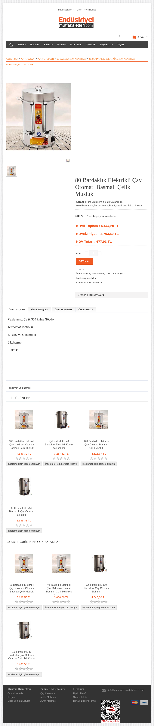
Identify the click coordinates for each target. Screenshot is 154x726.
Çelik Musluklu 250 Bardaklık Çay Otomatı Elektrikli (21, 511)
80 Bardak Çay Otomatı (71, 59)
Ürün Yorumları (63, 309)
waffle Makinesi (48, 697)
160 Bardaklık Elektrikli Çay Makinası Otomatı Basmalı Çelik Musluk (21, 444)
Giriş (79, 9)
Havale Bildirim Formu (84, 701)
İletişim (11, 697)
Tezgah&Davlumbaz (19, 52)
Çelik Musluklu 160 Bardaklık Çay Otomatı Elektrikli (96, 588)
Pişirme (61, 44)
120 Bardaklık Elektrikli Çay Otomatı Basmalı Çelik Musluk (96, 444)
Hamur (22, 44)
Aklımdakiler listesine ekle (89, 282)
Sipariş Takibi (80, 697)
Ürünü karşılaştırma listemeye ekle (93, 273)
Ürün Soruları (85, 309)
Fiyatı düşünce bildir (86, 278)
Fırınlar (48, 44)
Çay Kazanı (28, 59)
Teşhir (120, 44)
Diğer (38, 52)
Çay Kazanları (47, 693)
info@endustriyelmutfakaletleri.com (126, 690)
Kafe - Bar (75, 44)
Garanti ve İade (15, 693)
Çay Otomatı (46, 59)
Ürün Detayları (17, 309)
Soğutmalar (106, 44)
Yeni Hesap (90, 9)
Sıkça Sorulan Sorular (19, 701)
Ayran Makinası (48, 701)
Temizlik (90, 44)
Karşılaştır (118, 273)
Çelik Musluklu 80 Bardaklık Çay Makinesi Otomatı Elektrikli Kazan (21, 655)
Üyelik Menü (79, 693)
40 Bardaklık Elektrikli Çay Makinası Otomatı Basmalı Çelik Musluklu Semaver (59, 589)
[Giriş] (11, 44)
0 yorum (82, 295)
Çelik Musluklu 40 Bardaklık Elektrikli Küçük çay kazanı (59, 444)
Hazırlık (34, 44)
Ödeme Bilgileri (39, 309)
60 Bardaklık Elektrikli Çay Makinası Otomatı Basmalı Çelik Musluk (21, 588)
